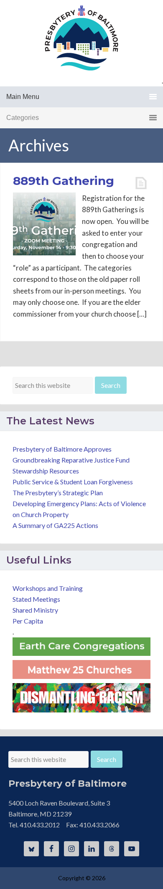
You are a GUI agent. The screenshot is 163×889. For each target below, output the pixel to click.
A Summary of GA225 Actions (55, 525)
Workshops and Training (48, 588)
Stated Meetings (36, 599)
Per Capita (28, 621)
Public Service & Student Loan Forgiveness (73, 482)
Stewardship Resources (46, 471)
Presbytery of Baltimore (81, 37)
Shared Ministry (35, 610)
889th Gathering (63, 181)
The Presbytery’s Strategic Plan (58, 492)
